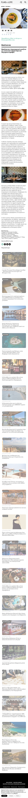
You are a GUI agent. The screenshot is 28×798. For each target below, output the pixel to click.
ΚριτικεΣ (8, 6)
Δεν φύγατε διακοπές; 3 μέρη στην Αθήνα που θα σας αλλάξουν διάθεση (14, 769)
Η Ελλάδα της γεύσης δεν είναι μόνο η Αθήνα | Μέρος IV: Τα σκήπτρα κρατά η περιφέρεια (12, 378)
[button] (20, 2)
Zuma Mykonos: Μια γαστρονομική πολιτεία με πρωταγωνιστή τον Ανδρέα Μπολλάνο (13, 781)
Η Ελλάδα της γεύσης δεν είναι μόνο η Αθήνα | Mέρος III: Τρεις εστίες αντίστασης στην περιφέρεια (12, 588)
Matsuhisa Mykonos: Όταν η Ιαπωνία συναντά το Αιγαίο (11, 639)
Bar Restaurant (7, 253)
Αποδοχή (4, 795)
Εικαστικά (5, 515)
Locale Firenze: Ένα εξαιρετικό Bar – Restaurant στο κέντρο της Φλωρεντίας (14, 271)
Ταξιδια (4, 465)
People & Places (7, 439)
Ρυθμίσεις (18, 795)
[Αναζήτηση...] (25, 2)
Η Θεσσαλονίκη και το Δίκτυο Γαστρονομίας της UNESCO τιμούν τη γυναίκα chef (13, 405)
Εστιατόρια (5, 542)
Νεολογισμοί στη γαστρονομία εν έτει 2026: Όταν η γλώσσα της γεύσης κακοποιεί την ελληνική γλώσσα (13, 298)
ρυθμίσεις (15, 793)
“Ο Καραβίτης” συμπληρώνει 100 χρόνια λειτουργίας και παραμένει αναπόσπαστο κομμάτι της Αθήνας (13, 715)
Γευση (4, 360)
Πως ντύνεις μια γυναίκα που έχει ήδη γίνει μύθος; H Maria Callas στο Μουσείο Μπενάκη (14, 534)
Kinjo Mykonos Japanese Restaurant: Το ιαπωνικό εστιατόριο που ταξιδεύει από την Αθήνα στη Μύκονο (13, 326)
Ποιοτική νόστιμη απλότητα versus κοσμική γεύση (14, 508)
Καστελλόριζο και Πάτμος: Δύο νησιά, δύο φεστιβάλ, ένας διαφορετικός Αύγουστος (12, 352)
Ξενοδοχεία (5, 597)
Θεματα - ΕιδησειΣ (7, 386)
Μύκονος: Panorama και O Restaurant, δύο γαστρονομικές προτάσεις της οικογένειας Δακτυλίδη (13, 561)
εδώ (23, 88)
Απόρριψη (11, 795)
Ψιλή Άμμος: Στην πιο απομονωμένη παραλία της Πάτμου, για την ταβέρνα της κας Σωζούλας (13, 742)
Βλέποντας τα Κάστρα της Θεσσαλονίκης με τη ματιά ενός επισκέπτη (12, 457)
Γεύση (4, 569)
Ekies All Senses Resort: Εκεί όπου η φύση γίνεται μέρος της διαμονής (14, 614)
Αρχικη (3, 6)
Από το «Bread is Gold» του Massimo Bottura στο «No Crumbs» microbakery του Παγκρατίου (14, 689)
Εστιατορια (5, 307)
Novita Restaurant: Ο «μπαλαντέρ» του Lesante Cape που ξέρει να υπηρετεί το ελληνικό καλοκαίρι (14, 431)
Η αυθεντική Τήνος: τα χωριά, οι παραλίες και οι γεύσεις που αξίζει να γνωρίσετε (13, 483)
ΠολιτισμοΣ (5, 279)
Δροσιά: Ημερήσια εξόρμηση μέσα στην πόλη (13, 663)
